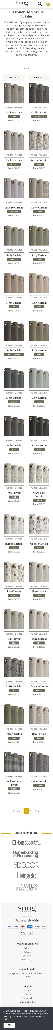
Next (37, 811)
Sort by (13, 77)
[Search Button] (40, 4)
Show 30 (38, 77)
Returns (27, 952)
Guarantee (27, 955)
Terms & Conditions (28, 1002)
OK (9, 1025)
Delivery (27, 948)
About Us (28, 990)
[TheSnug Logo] (22, 3)
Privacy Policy (28, 998)
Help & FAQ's (27, 959)
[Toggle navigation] (3, 4)
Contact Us (27, 994)
